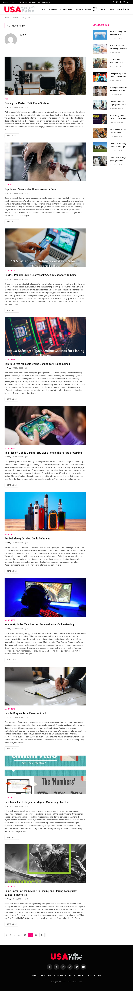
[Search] (128, 9)
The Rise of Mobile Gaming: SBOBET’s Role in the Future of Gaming (43, 453)
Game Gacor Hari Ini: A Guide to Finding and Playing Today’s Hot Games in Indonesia (41, 893)
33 (36, 935)
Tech (112, 9)
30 (19, 935)
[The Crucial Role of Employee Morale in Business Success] (100, 105)
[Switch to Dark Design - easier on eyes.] (123, 9)
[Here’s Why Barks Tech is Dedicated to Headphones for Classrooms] (100, 119)
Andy (23, 34)
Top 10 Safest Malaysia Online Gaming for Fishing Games (37, 364)
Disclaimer (23, 2)
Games (88, 9)
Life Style (95, 9)
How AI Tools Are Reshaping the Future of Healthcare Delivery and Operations (118, 47)
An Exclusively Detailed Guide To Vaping (27, 538)
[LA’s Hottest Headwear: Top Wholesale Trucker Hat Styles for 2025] (100, 63)
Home (5, 2)
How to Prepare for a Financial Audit (25, 713)
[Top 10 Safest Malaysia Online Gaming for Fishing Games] (45, 336)
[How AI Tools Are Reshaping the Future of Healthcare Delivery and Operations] (100, 49)
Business (53, 9)
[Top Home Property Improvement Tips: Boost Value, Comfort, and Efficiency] (100, 147)
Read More (11, 136)
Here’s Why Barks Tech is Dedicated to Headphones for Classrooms (118, 117)
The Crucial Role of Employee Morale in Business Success (117, 103)
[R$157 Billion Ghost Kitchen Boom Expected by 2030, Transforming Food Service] (100, 133)
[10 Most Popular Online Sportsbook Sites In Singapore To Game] (45, 247)
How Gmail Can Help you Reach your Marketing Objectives (37, 802)
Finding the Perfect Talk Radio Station (27, 103)
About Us (13, 2)
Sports (104, 9)
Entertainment (66, 9)
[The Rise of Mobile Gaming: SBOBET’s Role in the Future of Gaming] (45, 425)
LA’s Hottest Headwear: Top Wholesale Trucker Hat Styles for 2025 (118, 61)
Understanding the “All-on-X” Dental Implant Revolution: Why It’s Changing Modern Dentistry (118, 33)
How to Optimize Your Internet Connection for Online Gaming (39, 624)
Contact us (46, 2)
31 (25, 935)
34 (42, 935)
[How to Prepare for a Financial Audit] (45, 686)
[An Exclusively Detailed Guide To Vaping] (45, 511)
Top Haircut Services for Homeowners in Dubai (31, 189)
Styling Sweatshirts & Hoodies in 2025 (118, 89)
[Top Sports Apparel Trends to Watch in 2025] (100, 77)
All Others (10, 270)
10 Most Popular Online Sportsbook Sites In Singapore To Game (41, 275)
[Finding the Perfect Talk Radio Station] (45, 76)
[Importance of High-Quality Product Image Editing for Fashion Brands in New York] (100, 161)
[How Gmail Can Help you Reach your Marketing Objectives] (45, 775)
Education (121, 9)
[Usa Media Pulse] (20, 9)
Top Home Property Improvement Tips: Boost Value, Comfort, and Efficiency (118, 145)
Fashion (8, 184)
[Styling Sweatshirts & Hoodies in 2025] (100, 91)
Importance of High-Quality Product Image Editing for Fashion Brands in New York (118, 159)
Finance (79, 9)
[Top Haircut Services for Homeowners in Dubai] (45, 162)
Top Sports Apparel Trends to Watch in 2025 (117, 75)
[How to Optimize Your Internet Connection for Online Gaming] (45, 597)
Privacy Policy (34, 2)
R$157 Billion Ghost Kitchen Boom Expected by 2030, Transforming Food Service (117, 131)
